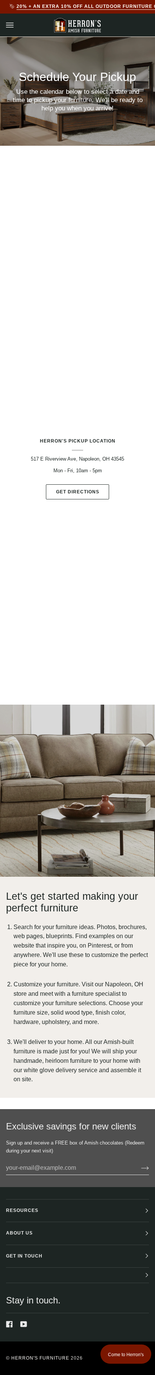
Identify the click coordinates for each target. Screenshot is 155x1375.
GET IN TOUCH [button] (24, 1256)
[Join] (139, 1168)
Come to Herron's (126, 1354)
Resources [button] (22, 1210)
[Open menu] (17, 25)
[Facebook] (9, 1324)
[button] (77, 1275)
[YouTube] (23, 1324)
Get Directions (77, 491)
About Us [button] (19, 1233)
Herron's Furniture (40, 1358)
